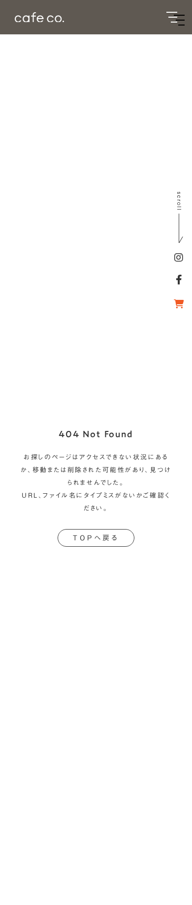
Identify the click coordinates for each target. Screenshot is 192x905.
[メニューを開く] (171, 17)
